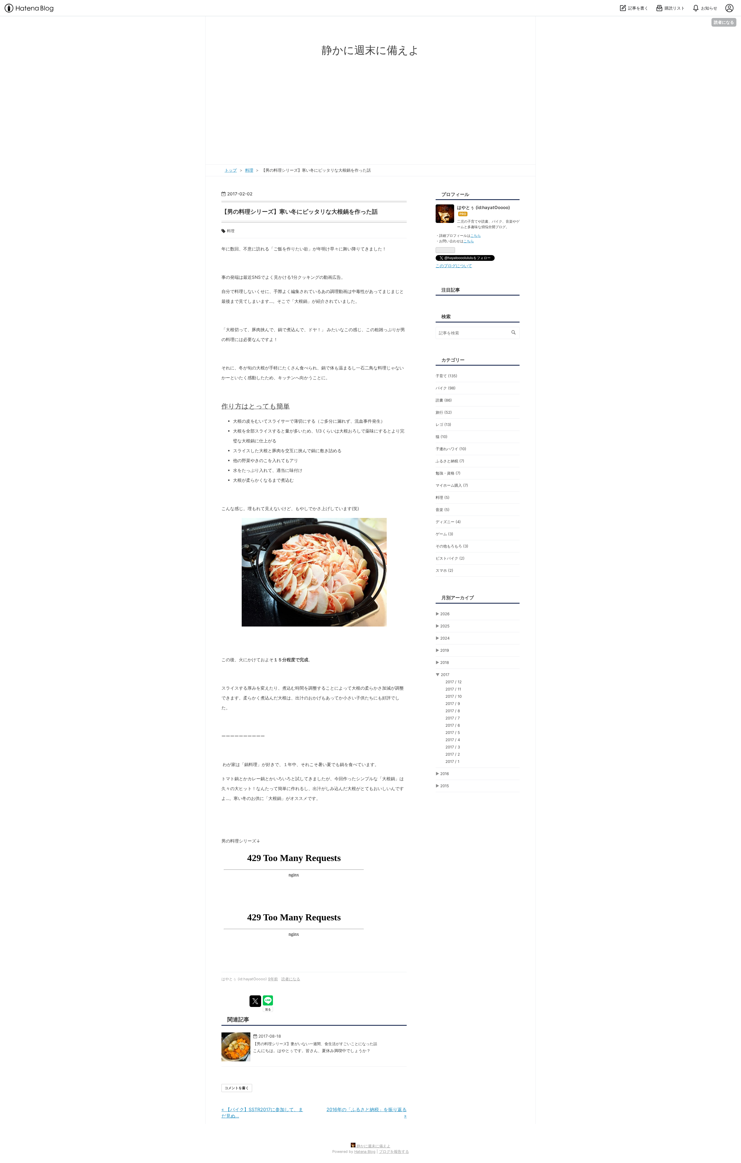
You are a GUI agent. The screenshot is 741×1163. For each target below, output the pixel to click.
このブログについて (454, 265)
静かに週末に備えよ (370, 49)
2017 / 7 (452, 718)
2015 (444, 785)
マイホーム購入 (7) (452, 485)
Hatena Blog (364, 1151)
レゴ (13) (443, 424)
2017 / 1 (452, 761)
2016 (444, 773)
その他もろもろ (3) (452, 546)
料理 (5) (443, 497)
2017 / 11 (453, 689)
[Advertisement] (370, 102)
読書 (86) (444, 400)
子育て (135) (446, 375)
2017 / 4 (452, 739)
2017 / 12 (453, 682)
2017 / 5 (452, 732)
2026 (445, 613)
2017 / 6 (452, 725)
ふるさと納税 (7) (450, 461)
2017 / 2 (452, 754)
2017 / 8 (452, 710)
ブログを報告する (394, 1151)
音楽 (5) (443, 509)
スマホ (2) (444, 570)
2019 (444, 650)
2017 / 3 (452, 747)
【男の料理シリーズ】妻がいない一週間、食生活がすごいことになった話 (315, 1043)
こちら (475, 235)
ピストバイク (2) (450, 558)
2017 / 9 (452, 703)
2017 (445, 674)
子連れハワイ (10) (451, 448)
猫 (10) (441, 436)
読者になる (724, 22)
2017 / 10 (453, 696)
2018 (444, 662)
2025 (445, 626)
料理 (230, 230)
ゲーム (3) (444, 534)
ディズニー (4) (448, 521)
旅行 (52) (444, 412)
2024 (445, 638)
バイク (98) (446, 388)
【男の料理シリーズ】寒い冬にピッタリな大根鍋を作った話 (299, 211)
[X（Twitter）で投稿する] (255, 1001)
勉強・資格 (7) (448, 473)
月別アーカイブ (457, 597)
